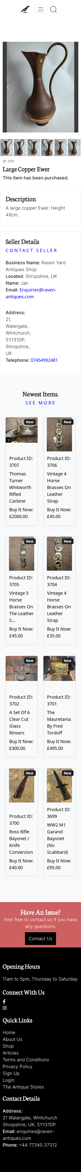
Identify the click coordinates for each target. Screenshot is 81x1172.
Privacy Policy (17, 1066)
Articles (11, 1053)
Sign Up (11, 1073)
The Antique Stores (23, 1087)
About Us (12, 1039)
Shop (8, 1046)
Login (8, 1080)
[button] (8, 87)
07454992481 (44, 360)
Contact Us (40, 938)
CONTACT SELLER (32, 250)
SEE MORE (40, 403)
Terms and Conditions (26, 1059)
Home (9, 1032)
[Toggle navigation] (40, 9)
